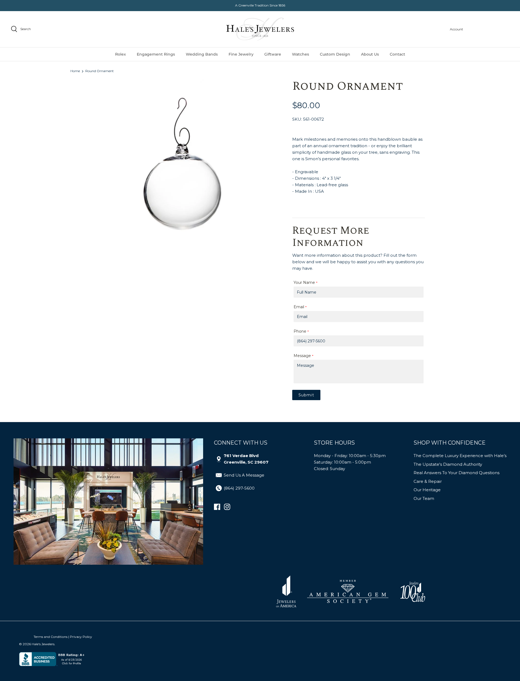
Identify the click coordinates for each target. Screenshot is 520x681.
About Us (370, 54)
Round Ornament (99, 71)
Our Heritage (427, 489)
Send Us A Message (244, 475)
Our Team (424, 498)
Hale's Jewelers (43, 644)
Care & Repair (428, 481)
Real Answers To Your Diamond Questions (456, 472)
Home (75, 71)
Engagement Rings (156, 54)
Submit (306, 395)
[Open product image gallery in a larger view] (180, 164)
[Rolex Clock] (489, 29)
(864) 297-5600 (239, 488)
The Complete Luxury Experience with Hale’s (460, 455)
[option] (180, 164)
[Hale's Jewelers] (260, 29)
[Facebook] (217, 507)
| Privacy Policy (80, 637)
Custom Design (335, 54)
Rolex (120, 54)
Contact (397, 54)
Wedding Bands (202, 54)
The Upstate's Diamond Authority (448, 464)
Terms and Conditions (50, 637)
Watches (300, 54)
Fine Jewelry (241, 54)
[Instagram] (227, 507)
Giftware (272, 54)
